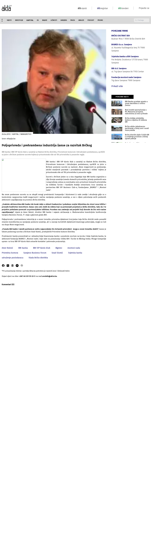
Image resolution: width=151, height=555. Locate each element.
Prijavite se (144, 8)
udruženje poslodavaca (12, 257)
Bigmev (58, 248)
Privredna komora (10, 253)
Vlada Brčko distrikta (38, 257)
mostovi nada (73, 248)
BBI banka (23, 248)
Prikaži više (117, 86)
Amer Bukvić (7, 248)
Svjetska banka (75, 253)
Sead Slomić (57, 253)
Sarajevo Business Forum (34, 253)
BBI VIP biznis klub (41, 248)
